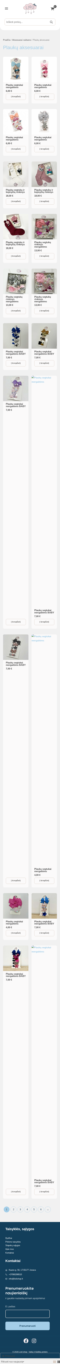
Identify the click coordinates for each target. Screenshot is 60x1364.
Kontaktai (9, 1253)
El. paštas (10, 1306)
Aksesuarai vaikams (21, 40)
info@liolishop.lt (16, 1279)
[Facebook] (26, 1340)
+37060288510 (15, 1274)
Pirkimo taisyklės (13, 1242)
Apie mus (9, 1249)
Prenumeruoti (27, 1325)
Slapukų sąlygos (12, 1245)
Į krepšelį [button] (16, 97)
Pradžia (6, 40)
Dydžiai (8, 1238)
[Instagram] (34, 1340)
